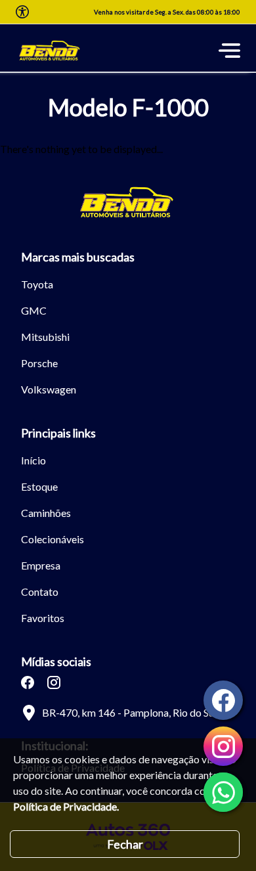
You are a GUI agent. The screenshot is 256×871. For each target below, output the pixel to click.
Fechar (125, 844)
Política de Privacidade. (66, 806)
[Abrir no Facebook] (27, 682)
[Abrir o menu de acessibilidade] (22, 11)
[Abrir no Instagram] (53, 682)
